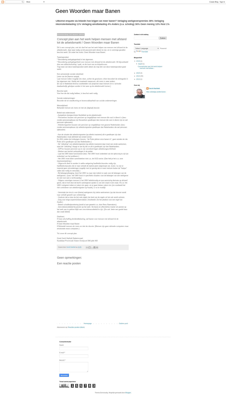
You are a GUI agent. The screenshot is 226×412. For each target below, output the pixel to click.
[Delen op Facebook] (94, 247)
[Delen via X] (92, 247)
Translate (144, 52)
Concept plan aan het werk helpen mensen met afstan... (150, 67)
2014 (138, 76)
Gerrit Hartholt (154, 88)
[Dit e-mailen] (87, 247)
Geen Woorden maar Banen (87, 11)
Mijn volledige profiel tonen (156, 92)
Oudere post (123, 323)
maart (140, 64)
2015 (138, 73)
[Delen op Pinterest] (97, 247)
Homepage (88, 323)
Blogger (128, 393)
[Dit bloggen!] (89, 247)
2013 (138, 79)
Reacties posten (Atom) (76, 327)
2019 (138, 61)
